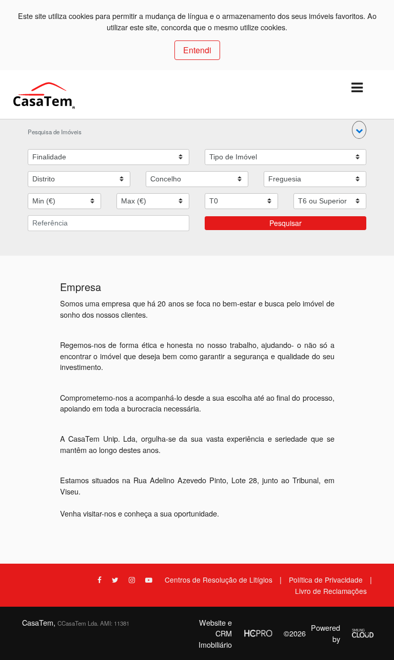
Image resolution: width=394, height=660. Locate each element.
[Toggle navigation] (356, 87)
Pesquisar (285, 223)
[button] (359, 130)
